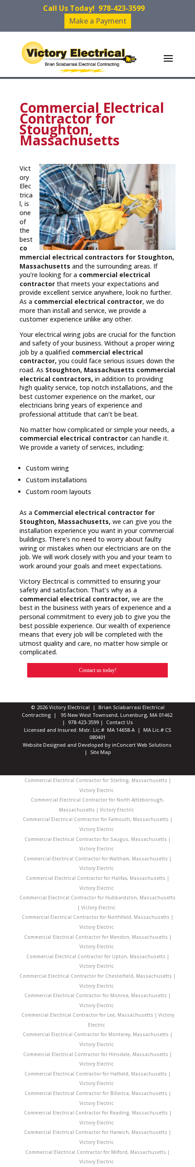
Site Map (100, 752)
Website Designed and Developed (63, 744)
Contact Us (119, 722)
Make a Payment (98, 21)
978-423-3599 (121, 8)
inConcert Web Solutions (141, 744)
